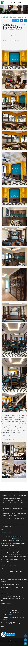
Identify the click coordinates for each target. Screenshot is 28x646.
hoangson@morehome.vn (10, 548)
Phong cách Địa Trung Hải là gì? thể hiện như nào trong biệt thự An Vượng (19, 455)
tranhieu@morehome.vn (8, 532)
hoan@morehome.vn (9, 593)
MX (8, 32)
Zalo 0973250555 (6, 435)
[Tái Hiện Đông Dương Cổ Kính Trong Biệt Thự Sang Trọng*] (14, 59)
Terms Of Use (12, 643)
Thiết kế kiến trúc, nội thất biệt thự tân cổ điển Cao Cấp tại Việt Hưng (6, 474)
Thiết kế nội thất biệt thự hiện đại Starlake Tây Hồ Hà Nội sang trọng (19, 474)
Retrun (23, 24)
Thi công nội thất (12, 35)
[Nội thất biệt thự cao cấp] (14, 80)
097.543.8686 (10, 574)
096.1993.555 (16, 538)
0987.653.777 (18, 495)
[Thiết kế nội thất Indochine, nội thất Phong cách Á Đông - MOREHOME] (3, 2)
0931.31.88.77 (16, 2)
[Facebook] (25, 635)
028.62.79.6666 (17, 574)
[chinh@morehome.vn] (25, 643)
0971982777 (10, 614)
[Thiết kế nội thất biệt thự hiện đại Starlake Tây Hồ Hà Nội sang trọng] (20, 469)
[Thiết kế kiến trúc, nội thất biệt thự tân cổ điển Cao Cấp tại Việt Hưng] (8, 469)
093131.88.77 (17, 554)
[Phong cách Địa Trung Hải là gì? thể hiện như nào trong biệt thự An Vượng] (20, 451)
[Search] (22, 2)
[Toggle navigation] (25, 2)
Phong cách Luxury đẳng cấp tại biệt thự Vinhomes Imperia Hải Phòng (6, 455)
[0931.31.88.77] (25, 639)
